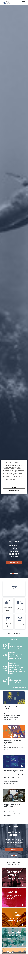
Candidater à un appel (14, 588)
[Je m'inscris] (14, 707)
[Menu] (23, 2)
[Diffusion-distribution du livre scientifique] (23, 925)
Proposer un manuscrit (20, 605)
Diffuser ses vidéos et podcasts (8, 621)
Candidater (14, 849)
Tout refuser (14, 487)
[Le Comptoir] (23, 945)
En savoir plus (14, 562)
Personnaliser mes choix (13, 490)
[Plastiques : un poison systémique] (14, 739)
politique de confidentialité (9, 479)
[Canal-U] (23, 905)
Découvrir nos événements (20, 621)
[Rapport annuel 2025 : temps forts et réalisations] (14, 804)
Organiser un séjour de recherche (8, 605)
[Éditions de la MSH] (23, 884)
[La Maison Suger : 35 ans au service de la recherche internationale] (14, 771)
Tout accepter (14, 483)
